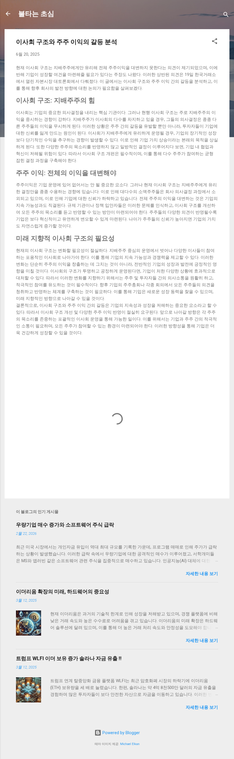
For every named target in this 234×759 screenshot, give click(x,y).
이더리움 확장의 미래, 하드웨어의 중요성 (62, 591)
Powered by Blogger (120, 732)
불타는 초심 (36, 14)
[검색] (226, 15)
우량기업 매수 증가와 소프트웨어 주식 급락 (65, 525)
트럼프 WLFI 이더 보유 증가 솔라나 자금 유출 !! (69, 658)
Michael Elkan (130, 744)
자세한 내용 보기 (202, 573)
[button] (214, 42)
